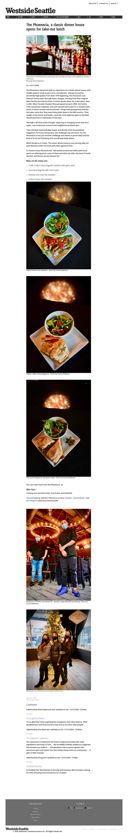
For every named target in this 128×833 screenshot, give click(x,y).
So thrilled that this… (34, 766)
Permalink (29, 714)
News (8, 17)
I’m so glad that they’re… (36, 718)
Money (113, 17)
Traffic (101, 17)
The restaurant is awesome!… (38, 738)
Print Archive (35, 817)
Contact (35, 808)
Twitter (89, 808)
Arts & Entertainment (62, 17)
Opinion (46, 17)
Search (113, 3)
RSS (71, 808)
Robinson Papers (31, 698)
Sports (33, 17)
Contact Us (103, 3)
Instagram (33, 500)
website (68, 498)
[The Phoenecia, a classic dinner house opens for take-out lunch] (58, 55)
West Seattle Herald (32, 700)
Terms (36, 820)
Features (20, 17)
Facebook (80, 498)
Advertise (93, 3)
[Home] (31, 11)
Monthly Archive (35, 814)
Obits (79, 17)
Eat (90, 17)
